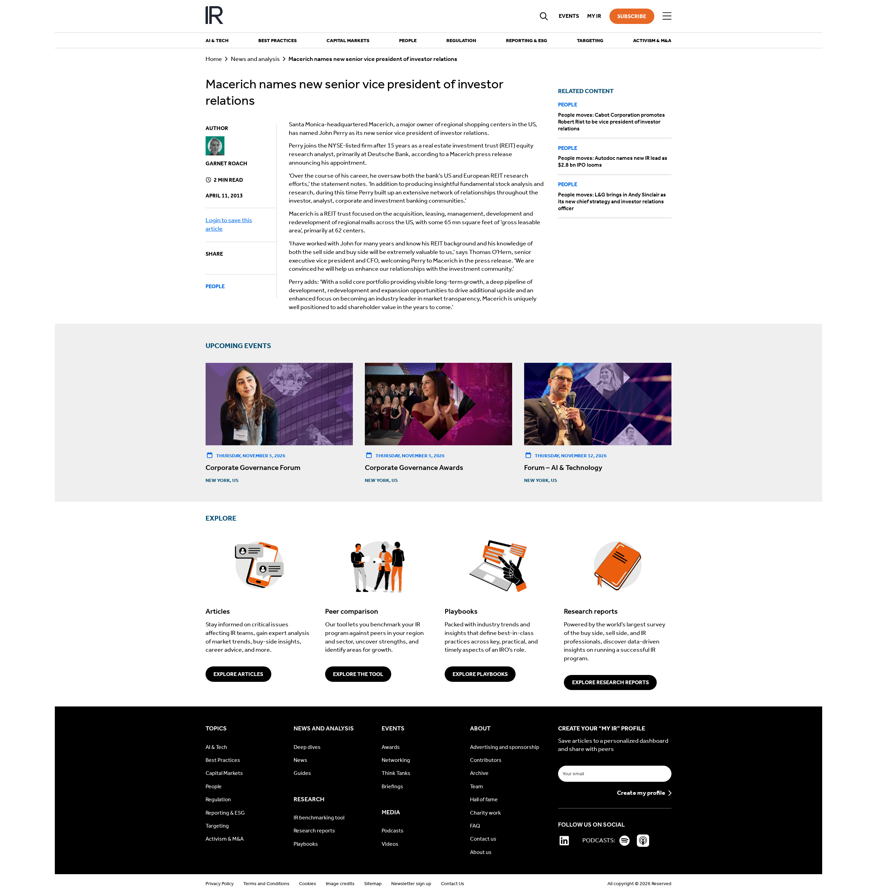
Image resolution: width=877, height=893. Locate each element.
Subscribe (631, 16)
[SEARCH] (544, 16)
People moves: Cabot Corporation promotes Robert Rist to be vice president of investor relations (611, 122)
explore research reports (610, 682)
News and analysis (255, 59)
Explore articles (238, 674)
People (215, 286)
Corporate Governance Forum (253, 467)
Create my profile (641, 793)
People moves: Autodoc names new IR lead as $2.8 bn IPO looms (612, 161)
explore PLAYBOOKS (480, 674)
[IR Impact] (214, 16)
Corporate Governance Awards (414, 467)
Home (214, 59)
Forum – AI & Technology (563, 467)
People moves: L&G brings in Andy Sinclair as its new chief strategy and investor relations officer (612, 201)
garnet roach (226, 163)
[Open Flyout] (667, 16)
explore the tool (358, 674)
